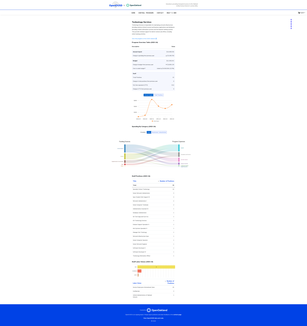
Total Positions (158, 95)
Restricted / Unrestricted (159, 132)
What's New (171, 13)
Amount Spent (148, 95)
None (148, 132)
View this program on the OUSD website (143, 39)
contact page (177, 315)
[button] (301, 12)
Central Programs (146, 13)
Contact (160, 13)
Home (133, 13)
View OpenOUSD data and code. (153, 318)
